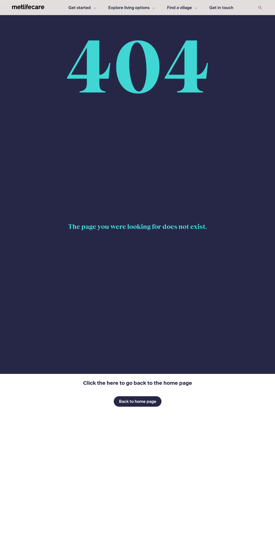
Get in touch (221, 7)
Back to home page (137, 401)
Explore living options (129, 7)
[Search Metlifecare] (260, 7)
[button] (221, 7)
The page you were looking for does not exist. (137, 226)
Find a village (179, 7)
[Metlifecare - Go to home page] (28, 7)
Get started (79, 7)
